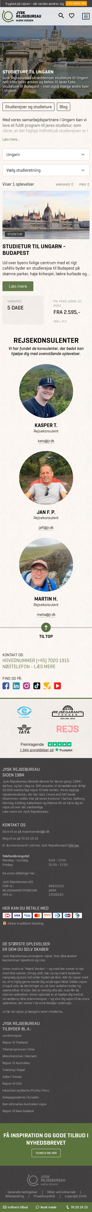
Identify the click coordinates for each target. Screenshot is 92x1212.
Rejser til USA (12, 1083)
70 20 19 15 (79, 1207)
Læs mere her (76, 3)
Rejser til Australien (16, 1063)
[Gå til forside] (21, 16)
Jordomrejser (12, 1036)
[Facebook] (5, 685)
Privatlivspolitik (44, 1196)
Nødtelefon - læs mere (28, 667)
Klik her (73, 845)
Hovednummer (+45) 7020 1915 (35, 660)
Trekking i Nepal (13, 1070)
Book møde (48, 1207)
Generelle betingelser (23, 1192)
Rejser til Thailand (14, 1042)
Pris (82, 184)
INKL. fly (60, 321)
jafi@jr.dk (46, 527)
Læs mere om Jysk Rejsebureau (25, 811)
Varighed (63, 184)
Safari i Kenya (12, 1077)
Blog (63, 106)
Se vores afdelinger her (18, 873)
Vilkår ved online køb (61, 1192)
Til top (46, 636)
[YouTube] (57, 685)
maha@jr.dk (46, 614)
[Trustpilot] (47, 685)
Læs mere (18, 286)
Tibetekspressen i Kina (18, 1049)
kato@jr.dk (46, 441)
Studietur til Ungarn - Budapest (34, 249)
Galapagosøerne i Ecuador (20, 1097)
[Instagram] (26, 685)
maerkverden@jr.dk (36, 832)
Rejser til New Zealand (18, 1111)
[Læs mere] (46, 215)
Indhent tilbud (18, 1207)
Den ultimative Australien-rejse (24, 1104)
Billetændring (14, 1196)
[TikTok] (36, 685)
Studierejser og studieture (28, 106)
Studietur (14, 234)
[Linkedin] (16, 685)
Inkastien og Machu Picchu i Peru (25, 1090)
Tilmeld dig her (46, 1153)
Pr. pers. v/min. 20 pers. (67, 303)
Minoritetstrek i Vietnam (19, 1056)
